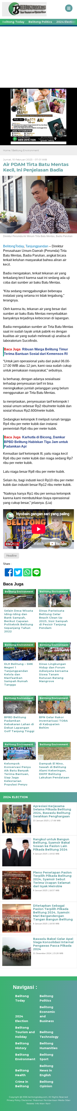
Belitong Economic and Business (47, 1014)
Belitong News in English (46, 1070)
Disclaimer (26, 1100)
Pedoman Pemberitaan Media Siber (51, 1100)
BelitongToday (13, 246)
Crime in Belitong (22, 1084)
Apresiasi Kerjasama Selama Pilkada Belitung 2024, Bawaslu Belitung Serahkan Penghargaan (52, 811)
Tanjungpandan (36, 246)
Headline (11, 555)
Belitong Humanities (48, 1046)
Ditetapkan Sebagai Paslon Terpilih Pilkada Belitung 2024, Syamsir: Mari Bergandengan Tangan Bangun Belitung (53, 912)
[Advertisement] (38, 57)
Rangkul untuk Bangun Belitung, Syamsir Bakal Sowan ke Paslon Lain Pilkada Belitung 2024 (51, 844)
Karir (48, 1103)
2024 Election (21, 1018)
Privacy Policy (14, 1100)
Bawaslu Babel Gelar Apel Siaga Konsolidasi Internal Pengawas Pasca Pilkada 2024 (53, 944)
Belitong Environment (25, 150)
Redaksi (30, 1103)
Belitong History (22, 1046)
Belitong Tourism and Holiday (25, 1032)
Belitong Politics (40, 21)
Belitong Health (22, 1073)
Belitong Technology (49, 1034)
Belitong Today (13, 21)
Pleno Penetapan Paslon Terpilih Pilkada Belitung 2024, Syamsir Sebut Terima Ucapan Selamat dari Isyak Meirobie (52, 879)
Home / (7, 150)
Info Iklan (40, 1103)
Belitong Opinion (46, 1084)
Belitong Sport (46, 1057)
